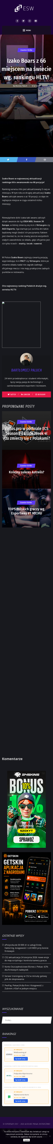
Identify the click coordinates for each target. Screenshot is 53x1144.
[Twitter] (23, 21)
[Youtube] (36, 21)
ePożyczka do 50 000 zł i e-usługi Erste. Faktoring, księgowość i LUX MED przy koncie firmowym (26, 948)
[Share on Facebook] (26, 159)
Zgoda (26, 1140)
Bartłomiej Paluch (20, 86)
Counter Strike (26, 50)
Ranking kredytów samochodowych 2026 (22, 1087)
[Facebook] (17, 21)
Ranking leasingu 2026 (14, 1045)
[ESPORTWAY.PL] (24, 8)
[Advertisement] (26, 116)
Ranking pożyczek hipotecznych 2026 (20, 1066)
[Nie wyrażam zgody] (49, 1136)
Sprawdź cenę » (20, 1059)
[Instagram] (30, 21)
